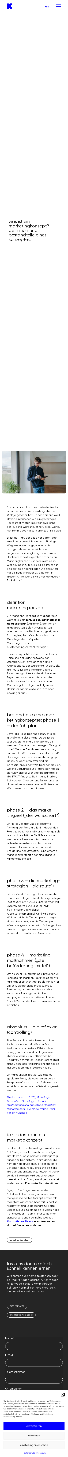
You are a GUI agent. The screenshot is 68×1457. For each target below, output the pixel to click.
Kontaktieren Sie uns (20, 1221)
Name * (9, 1338)
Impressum (41, 1453)
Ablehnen (34, 1435)
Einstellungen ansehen (34, 1445)
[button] (63, 1394)
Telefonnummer (15, 1372)
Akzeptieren (34, 1426)
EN (47, 6)
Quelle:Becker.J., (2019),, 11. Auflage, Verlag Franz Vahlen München (32, 1105)
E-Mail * (9, 1355)
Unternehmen (13, 1388)
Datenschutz (29, 1453)
